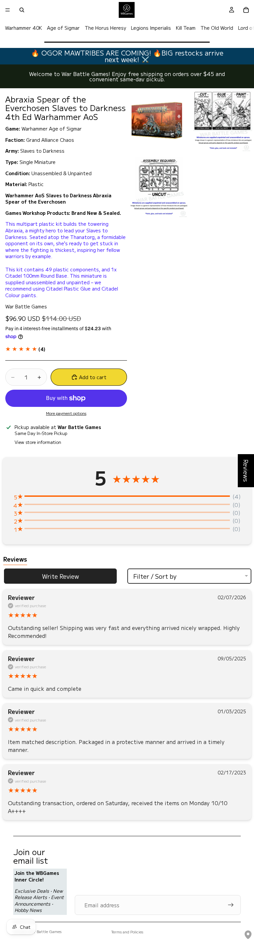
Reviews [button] (246, 470)
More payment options (66, 413)
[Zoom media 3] (158, 186)
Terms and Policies (127, 931)
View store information (38, 442)
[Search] (22, 10)
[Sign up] (231, 905)
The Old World (216, 27)
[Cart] (246, 10)
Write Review (60, 576)
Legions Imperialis (151, 27)
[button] (25, 349)
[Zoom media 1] (158, 120)
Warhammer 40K (23, 27)
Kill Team (185, 27)
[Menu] (7, 10)
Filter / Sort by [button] (155, 576)
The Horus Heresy (105, 27)
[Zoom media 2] (222, 120)
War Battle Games (45, 931)
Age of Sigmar (63, 27)
